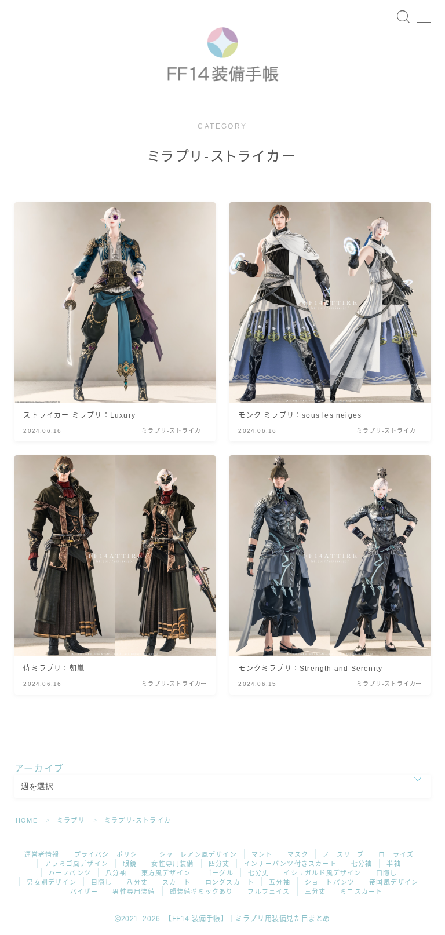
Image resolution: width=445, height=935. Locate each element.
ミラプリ (71, 820)
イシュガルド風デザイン (322, 873)
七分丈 (258, 873)
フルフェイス (268, 891)
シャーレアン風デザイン (198, 854)
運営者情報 (42, 854)
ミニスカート (361, 891)
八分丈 (137, 882)
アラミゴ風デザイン (76, 863)
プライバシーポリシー (109, 854)
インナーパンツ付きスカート (290, 863)
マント (262, 854)
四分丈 (219, 863)
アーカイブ (39, 768)
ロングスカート (229, 882)
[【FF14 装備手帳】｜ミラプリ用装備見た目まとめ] (222, 50)
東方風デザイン (166, 873)
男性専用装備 (133, 891)
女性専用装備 (172, 863)
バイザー (84, 891)
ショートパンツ (330, 882)
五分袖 (279, 882)
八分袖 (116, 873)
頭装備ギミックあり (202, 891)
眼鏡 (130, 863)
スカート (176, 882)
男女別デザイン (51, 882)
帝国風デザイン (393, 882)
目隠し (101, 882)
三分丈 (315, 891)
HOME (27, 820)
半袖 (393, 863)
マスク (298, 854)
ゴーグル (219, 873)
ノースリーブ (343, 854)
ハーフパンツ (70, 873)
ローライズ (396, 854)
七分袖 (362, 863)
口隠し (386, 873)
